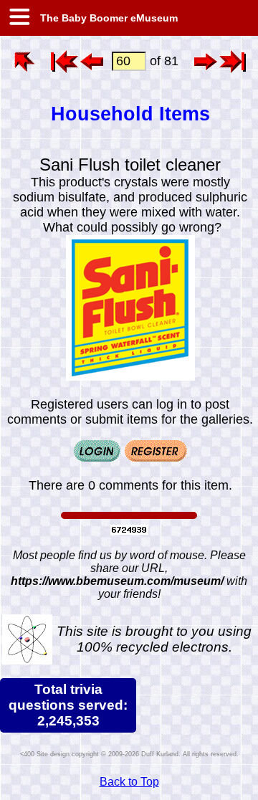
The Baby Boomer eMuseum (107, 18)
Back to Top (129, 782)
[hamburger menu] (18, 18)
